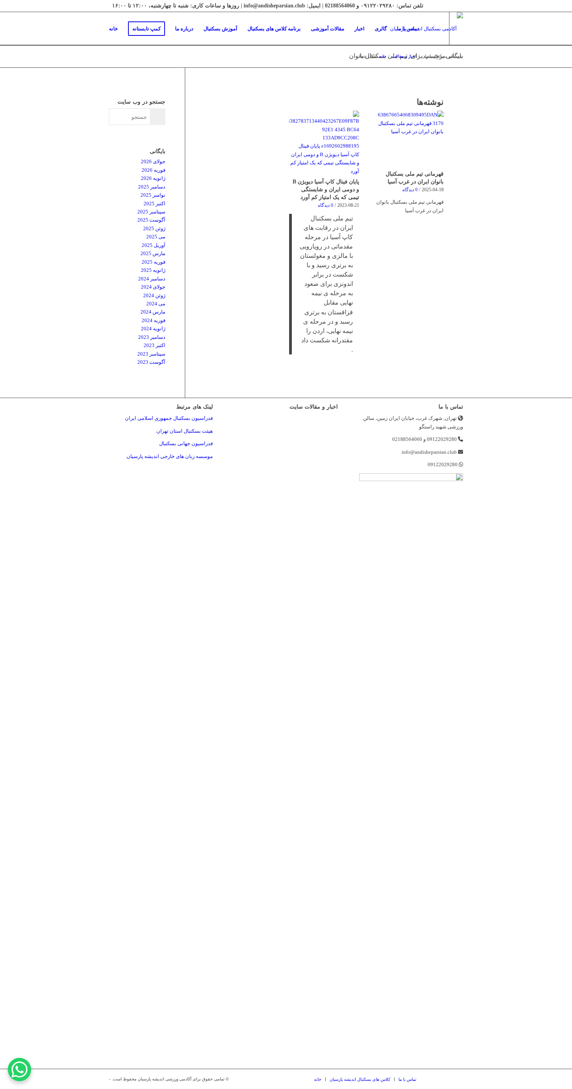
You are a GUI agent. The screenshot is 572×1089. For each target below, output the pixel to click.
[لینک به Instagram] (118, 61)
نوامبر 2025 (152, 195)
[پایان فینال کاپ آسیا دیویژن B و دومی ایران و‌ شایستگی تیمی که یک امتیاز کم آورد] (324, 143)
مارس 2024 (152, 312)
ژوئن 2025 (154, 228)
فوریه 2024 (153, 320)
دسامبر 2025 (151, 187)
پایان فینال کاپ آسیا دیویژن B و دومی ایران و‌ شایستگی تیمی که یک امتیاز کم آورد (326, 189)
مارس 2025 (152, 253)
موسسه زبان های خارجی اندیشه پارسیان (169, 456)
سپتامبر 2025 (151, 212)
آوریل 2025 (153, 245)
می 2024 (155, 304)
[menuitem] (113, 28)
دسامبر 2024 (151, 279)
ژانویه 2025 (153, 270)
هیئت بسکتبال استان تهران (184, 431)
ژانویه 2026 (153, 178)
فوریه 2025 (153, 262)
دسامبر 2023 (151, 337)
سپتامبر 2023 (151, 354)
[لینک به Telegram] (106, 61)
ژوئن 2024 (154, 295)
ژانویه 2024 (153, 328)
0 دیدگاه (410, 189)
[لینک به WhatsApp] (129, 61)
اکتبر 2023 (154, 345)
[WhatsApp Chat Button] (19, 1069)
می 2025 (155, 237)
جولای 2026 (153, 161)
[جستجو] (431, 28)
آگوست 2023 (151, 362)
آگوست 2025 (151, 220)
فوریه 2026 (153, 170)
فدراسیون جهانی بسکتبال (186, 443)
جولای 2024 (153, 287)
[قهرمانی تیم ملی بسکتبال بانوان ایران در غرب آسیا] (409, 139)
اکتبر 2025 (154, 203)
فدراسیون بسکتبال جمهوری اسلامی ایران (169, 418)
